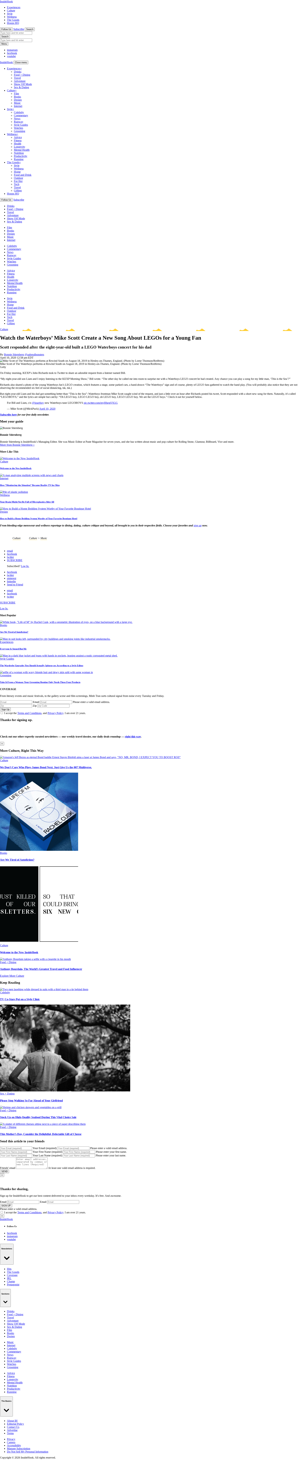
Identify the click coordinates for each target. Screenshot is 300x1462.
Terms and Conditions (29, 713)
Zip (35, 705)
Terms (10, 1433)
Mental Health (22, 149)
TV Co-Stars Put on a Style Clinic (20, 999)
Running (18, 159)
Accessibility (14, 1445)
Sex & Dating (21, 87)
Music (17, 102)
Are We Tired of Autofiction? (14, 632)
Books (17, 96)
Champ (11, 1281)
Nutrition (19, 152)
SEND (4, 1171)
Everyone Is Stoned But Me (13, 649)
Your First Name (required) (47, 1151)
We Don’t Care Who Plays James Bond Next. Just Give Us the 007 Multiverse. (46, 767)
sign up (198, 525)
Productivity (20, 156)
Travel (17, 77)
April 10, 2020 (47, 408)
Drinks (17, 71)
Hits (9, 1268)
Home (17, 171)
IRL (9, 1278)
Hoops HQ (13, 23)
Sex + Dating (7, 1093)
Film (16, 93)
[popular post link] (66, 622)
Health (17, 143)
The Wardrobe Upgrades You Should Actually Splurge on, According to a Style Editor (41, 665)
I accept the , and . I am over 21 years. (45, 713)
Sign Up (5, 709)
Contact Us (13, 1427)
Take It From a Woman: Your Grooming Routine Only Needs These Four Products (40, 682)
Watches (18, 127)
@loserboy (38, 402)
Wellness (12, 16)
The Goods (13, 19)
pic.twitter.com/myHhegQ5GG (101, 402)
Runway (18, 121)
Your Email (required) (45, 1148)
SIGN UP (6, 1205)
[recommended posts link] (90, 757)
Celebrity (19, 112)
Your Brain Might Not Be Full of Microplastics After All (27, 502)
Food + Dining (22, 74)
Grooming (19, 131)
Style (9, 13)
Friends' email (7, 1167)
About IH (12, 1420)
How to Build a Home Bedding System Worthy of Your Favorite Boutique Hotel (38, 518)
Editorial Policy (15, 1423)
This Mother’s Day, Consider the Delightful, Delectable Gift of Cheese (40, 1134)
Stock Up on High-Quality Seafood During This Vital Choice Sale (38, 1117)
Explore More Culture (12, 975)
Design (18, 99)
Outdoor (18, 178)
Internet (18, 106)
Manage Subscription (18, 1448)
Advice (18, 137)
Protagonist (13, 1284)
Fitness (18, 140)
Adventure (20, 81)
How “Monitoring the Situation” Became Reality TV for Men (30, 485)
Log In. (25, 566)
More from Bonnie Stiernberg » (17, 444)
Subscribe (18, 29)
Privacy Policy (55, 713)
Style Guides (21, 124)
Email (36, 702)
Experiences (13, 7)
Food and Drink (22, 174)
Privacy (11, 1439)
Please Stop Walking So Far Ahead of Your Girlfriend (31, 1100)
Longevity (19, 146)
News (17, 118)
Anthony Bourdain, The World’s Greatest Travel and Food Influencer (41, 969)
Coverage (12, 1275)
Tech (16, 184)
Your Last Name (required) (47, 1155)
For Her (18, 181)
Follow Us (6, 29)
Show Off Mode (23, 84)
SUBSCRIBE (14, 560)
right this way (133, 736)
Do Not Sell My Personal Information (27, 1451)
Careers (11, 1442)
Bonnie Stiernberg (14, 354)
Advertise (12, 1430)
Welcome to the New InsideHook (15, 468)
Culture (11, 10)
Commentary (21, 115)
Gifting (18, 190)
